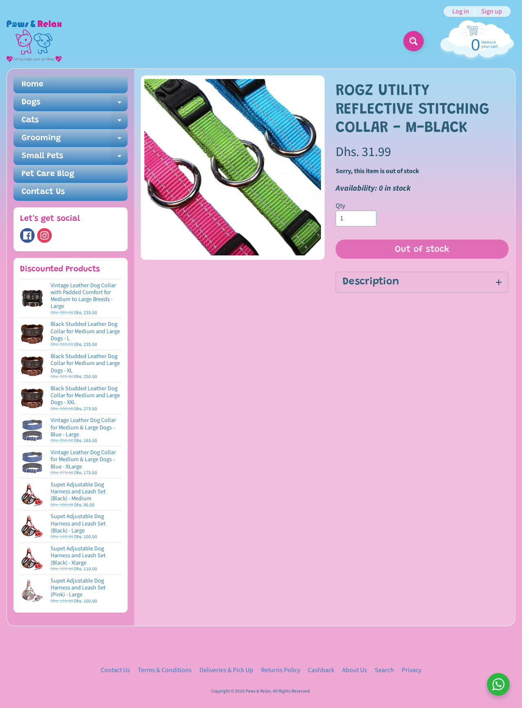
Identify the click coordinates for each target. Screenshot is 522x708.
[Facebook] (27, 235)
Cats (75, 122)
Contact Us (43, 192)
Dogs (75, 104)
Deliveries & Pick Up (226, 670)
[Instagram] (44, 235)
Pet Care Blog (48, 174)
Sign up (491, 11)
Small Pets (75, 158)
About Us (354, 670)
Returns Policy (280, 670)
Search (384, 670)
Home (32, 84)
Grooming (75, 140)
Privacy (411, 670)
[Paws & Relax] (34, 41)
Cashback (321, 670)
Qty (340, 205)
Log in (460, 11)
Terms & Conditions (165, 670)
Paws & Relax (258, 691)
